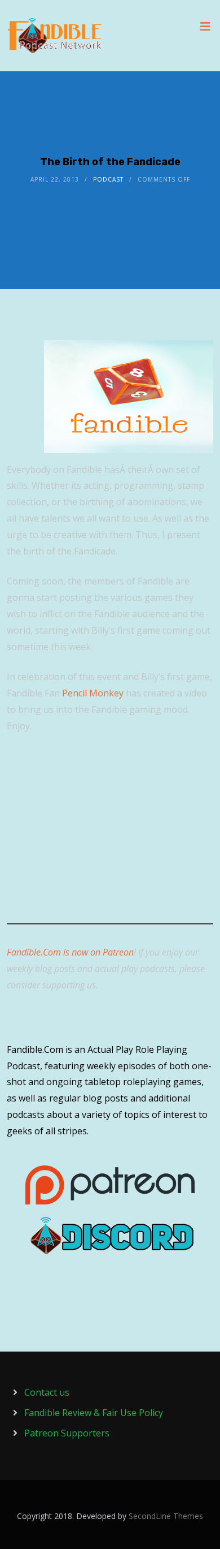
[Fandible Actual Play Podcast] (55, 35)
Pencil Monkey (93, 693)
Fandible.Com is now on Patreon (70, 952)
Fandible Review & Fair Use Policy (93, 1412)
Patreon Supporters (66, 1433)
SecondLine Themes (166, 1516)
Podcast (108, 179)
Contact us (46, 1392)
